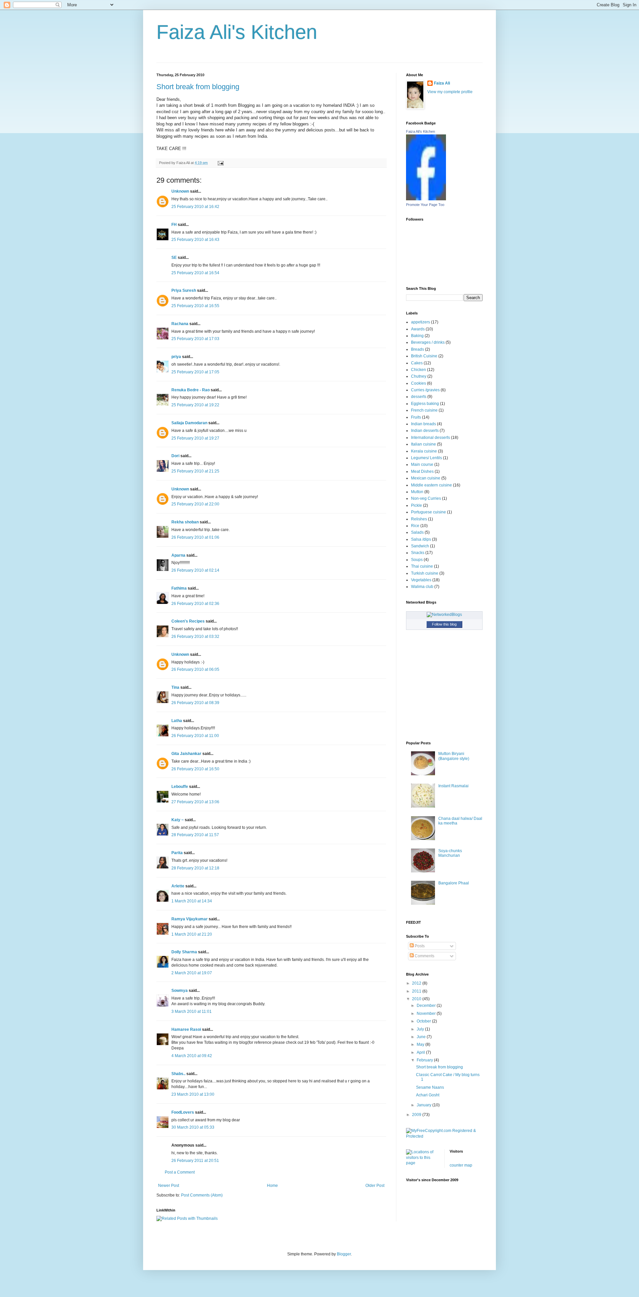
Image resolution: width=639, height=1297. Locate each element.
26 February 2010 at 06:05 (195, 669)
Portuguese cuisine (428, 512)
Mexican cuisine (425, 478)
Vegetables (421, 580)
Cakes (417, 363)
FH (174, 224)
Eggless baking (425, 403)
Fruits (416, 417)
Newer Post (168, 1185)
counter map (461, 1165)
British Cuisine (424, 356)
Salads (417, 532)
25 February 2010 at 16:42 (195, 206)
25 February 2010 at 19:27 (195, 438)
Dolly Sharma (184, 952)
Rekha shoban (185, 522)
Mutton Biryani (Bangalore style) (453, 756)
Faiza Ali (442, 83)
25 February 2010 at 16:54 (195, 273)
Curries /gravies (425, 390)
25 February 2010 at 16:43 (195, 239)
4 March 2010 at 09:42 (191, 1055)
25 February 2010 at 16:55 (195, 305)
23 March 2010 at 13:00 (192, 1094)
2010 (417, 999)
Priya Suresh (183, 290)
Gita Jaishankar (186, 753)
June (422, 1036)
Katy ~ (177, 820)
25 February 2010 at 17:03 (195, 338)
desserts (418, 396)
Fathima (179, 588)
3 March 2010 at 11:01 (191, 1011)
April (421, 1052)
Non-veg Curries (426, 498)
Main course (422, 464)
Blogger (344, 1254)
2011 (417, 991)
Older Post (374, 1185)
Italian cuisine (423, 444)
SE (174, 257)
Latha (176, 720)
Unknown (180, 191)
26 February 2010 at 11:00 (195, 735)
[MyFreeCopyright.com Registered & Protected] (444, 1136)
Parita (177, 852)
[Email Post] (220, 163)
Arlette (177, 886)
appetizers (420, 322)
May (421, 1044)
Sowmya (179, 990)
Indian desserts (425, 430)
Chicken (418, 369)
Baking (417, 335)
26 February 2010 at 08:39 (195, 702)
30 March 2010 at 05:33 (192, 1127)
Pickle (416, 505)
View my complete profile (450, 92)
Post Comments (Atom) (202, 1195)
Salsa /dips (421, 539)
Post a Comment (180, 1172)
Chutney (418, 376)
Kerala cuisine (424, 451)
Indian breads (423, 424)
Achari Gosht (427, 1095)
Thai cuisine (422, 566)
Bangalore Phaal (453, 883)
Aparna (178, 555)
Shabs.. (178, 1073)
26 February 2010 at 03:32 (195, 636)
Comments (424, 956)
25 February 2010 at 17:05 (195, 372)
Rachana (179, 323)
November (427, 1013)
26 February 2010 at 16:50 (195, 769)
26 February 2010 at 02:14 (195, 570)
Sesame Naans (430, 1087)
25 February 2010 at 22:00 (195, 504)
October (424, 1021)
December (427, 1005)
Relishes (419, 519)
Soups (417, 559)
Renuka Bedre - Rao (190, 390)
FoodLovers (182, 1112)
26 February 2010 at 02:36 (195, 603)
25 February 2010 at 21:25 (195, 471)
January (424, 1105)
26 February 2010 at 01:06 (195, 537)
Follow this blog (444, 624)
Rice (415, 525)
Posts (419, 946)
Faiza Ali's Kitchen (236, 32)
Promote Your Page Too (425, 205)
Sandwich (420, 546)
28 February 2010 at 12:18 (195, 868)
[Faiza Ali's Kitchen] (426, 199)
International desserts (430, 437)
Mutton (417, 491)
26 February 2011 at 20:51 (195, 1160)
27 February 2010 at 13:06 (195, 802)
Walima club (422, 586)
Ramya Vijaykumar (189, 919)
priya (176, 356)
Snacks (417, 552)
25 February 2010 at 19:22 (195, 405)
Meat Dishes (422, 471)
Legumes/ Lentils (426, 458)
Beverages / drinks (428, 342)
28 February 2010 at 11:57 (195, 835)
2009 (417, 1114)
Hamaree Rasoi (186, 1029)
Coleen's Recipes (188, 621)
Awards (418, 329)
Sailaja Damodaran (189, 423)
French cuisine (424, 410)
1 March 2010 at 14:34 (191, 901)
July (421, 1029)
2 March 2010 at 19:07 (191, 973)
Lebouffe (179, 786)
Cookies (418, 383)
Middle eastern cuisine (431, 485)
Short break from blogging (197, 87)
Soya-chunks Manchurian (450, 853)
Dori (175, 456)
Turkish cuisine (424, 573)
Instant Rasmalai (453, 786)
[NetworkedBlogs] (444, 614)
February (425, 1060)
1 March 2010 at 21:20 (191, 934)
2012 (417, 983)
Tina (175, 687)
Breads (417, 349)
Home (272, 1185)
